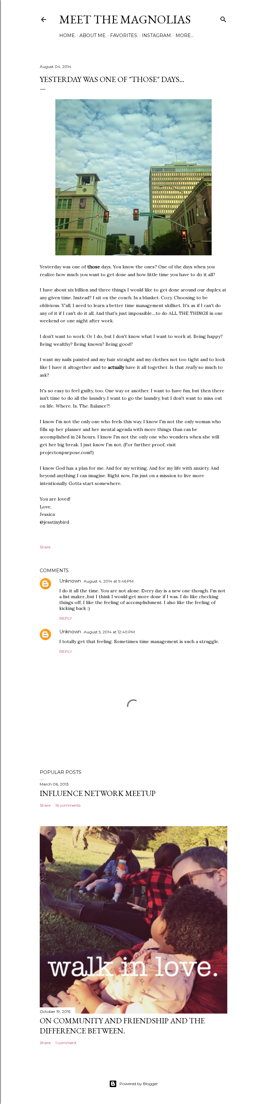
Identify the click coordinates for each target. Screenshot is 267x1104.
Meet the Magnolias (125, 19)
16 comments (67, 805)
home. (67, 35)
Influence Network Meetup (98, 793)
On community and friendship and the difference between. (122, 1026)
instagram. (157, 35)
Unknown (70, 581)
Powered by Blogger (138, 1083)
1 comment (66, 1042)
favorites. (124, 35)
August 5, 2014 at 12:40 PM (109, 631)
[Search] (223, 18)
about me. (92, 35)
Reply (65, 618)
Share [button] (45, 547)
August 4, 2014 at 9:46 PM (109, 581)
